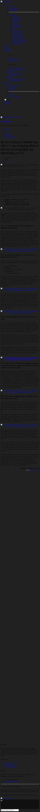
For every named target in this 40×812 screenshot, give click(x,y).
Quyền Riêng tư (10, 765)
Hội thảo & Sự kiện (11, 137)
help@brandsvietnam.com (13, 781)
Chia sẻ (7, 128)
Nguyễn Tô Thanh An (6, 121)
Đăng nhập (8, 101)
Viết (2, 107)
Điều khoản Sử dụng (11, 763)
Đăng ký (7, 103)
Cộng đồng (8, 135)
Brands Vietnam (34, 470)
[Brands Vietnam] (6, 1)
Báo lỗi (7, 130)
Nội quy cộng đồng (11, 767)
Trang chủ (8, 134)
